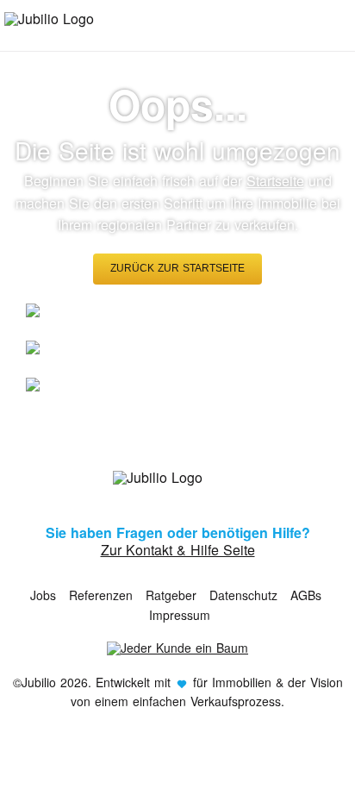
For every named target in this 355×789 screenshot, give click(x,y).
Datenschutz (243, 595)
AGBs (305, 595)
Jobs (43, 595)
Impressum (179, 614)
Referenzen (101, 595)
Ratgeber (171, 595)
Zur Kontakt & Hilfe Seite (178, 550)
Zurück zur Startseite (177, 268)
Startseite (275, 181)
